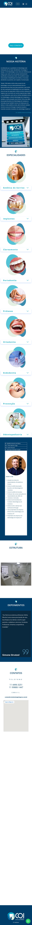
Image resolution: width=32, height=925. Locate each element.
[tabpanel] (16, 487)
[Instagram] (26, 4)
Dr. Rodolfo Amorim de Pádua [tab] (13, 443)
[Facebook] (23, 4)
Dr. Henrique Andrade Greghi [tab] (12, 449)
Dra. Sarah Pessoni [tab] (10, 447)
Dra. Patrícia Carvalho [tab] (11, 523)
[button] (2, 574)
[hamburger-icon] (17, 4)
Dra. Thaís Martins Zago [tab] (11, 445)
